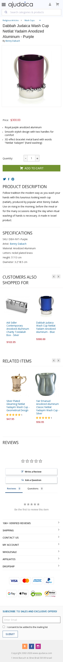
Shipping (8, 530)
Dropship (9, 566)
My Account (11, 544)
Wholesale (10, 552)
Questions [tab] (32, 488)
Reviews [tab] (11, 488)
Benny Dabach (13, 40)
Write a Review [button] (33, 471)
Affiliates (9, 559)
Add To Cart (34, 168)
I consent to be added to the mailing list (27, 626)
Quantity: (8, 158)
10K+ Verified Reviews (17, 523)
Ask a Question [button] (33, 480)
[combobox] (31, 12)
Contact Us (11, 537)
